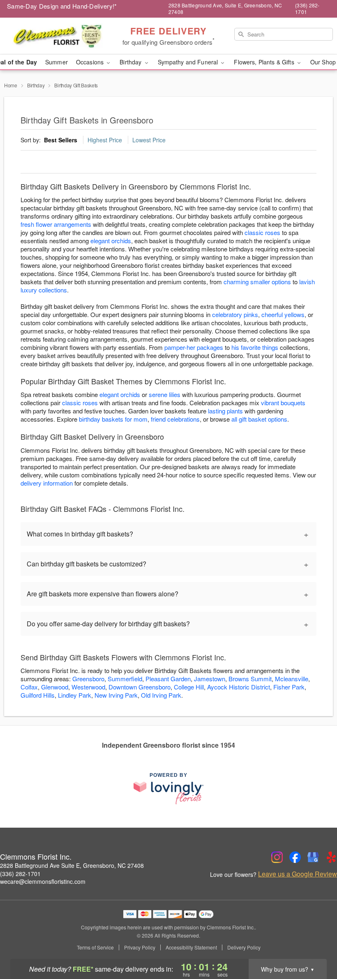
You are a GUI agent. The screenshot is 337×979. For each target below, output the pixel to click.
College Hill (189, 686)
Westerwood (88, 686)
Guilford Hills (38, 695)
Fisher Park (289, 686)
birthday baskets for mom (113, 419)
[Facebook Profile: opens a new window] (295, 857)
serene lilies (164, 394)
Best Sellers (60, 140)
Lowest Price (149, 140)
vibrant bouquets (283, 402)
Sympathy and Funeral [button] (189, 62)
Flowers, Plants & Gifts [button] (264, 62)
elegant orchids (110, 240)
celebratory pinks (235, 314)
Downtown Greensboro (139, 686)
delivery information (47, 483)
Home (10, 85)
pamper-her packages (193, 347)
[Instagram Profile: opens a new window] (277, 857)
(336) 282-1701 (20, 873)
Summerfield (125, 678)
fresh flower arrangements (56, 224)
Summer (56, 62)
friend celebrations (175, 419)
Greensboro (88, 678)
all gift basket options (259, 419)
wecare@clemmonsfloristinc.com (42, 881)
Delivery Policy (244, 947)
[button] (315, 944)
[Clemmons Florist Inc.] (57, 36)
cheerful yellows (283, 314)
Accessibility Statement (191, 947)
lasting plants (225, 410)
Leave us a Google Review (297, 874)
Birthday (36, 85)
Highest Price (105, 140)
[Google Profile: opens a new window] (313, 857)
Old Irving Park (161, 695)
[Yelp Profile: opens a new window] (331, 857)
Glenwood (54, 686)
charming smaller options (257, 281)
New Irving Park (116, 695)
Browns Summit (250, 678)
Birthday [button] (131, 62)
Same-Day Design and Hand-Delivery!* (62, 6)
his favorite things (254, 347)
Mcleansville (291, 678)
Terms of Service (95, 947)
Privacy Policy (139, 947)
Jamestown (209, 678)
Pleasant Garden (168, 678)
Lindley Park (74, 695)
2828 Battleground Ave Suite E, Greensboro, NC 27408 (72, 865)
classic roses (262, 232)
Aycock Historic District (238, 686)
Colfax (29, 686)
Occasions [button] (90, 62)
